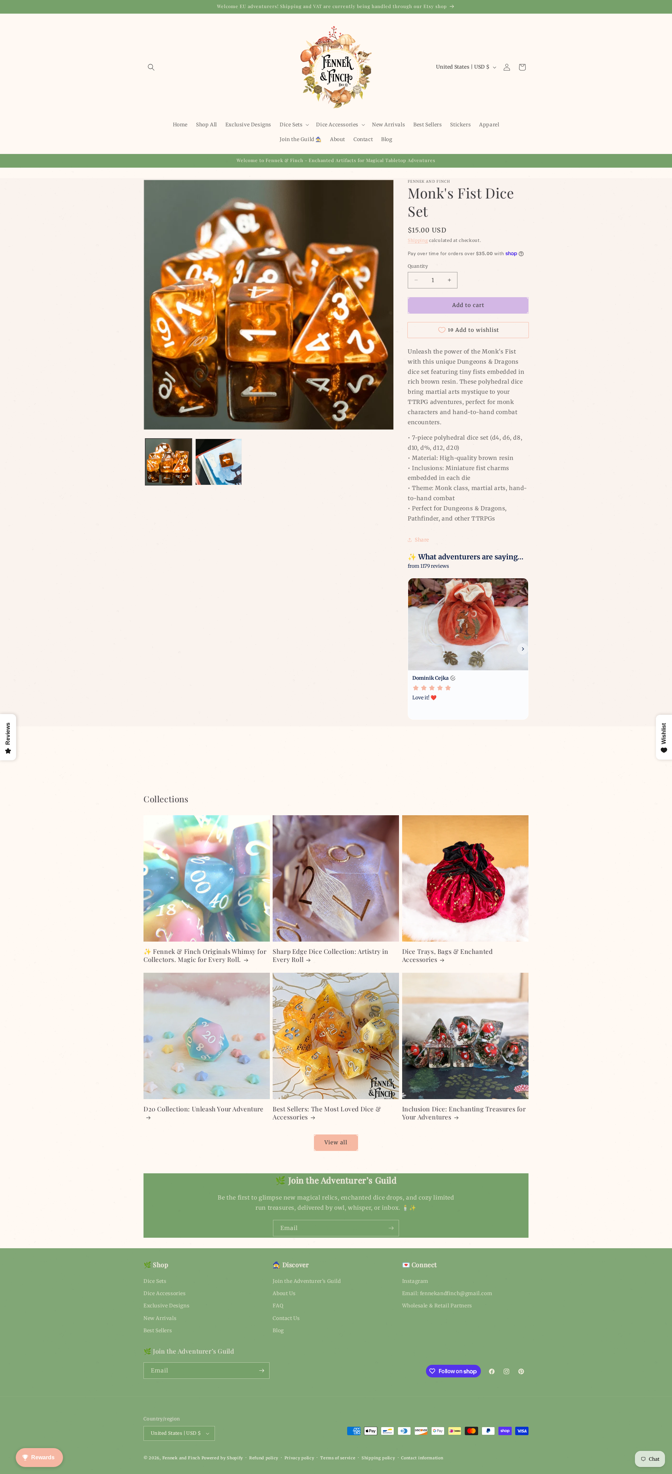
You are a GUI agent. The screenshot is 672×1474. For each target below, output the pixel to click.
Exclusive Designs (166, 1305)
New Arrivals (160, 1318)
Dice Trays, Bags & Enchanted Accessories (447, 956)
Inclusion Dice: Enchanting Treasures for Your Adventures (464, 1113)
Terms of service (337, 1457)
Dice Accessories (165, 1293)
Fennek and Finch (181, 1457)
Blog (278, 1330)
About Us (284, 1293)
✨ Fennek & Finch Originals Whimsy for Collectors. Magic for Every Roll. (205, 956)
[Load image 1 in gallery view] (168, 462)
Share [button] (422, 540)
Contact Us (286, 1318)
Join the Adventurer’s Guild (307, 1281)
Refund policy (263, 1457)
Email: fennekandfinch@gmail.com (447, 1293)
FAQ (278, 1305)
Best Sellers (158, 1330)
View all (336, 1142)
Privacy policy (299, 1457)
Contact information (422, 1457)
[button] (151, 67)
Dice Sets (155, 1281)
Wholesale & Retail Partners (437, 1305)
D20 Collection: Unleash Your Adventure (204, 1109)
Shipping (418, 240)
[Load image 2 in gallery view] (218, 462)
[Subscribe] (391, 1228)
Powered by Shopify (222, 1457)
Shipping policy (378, 1457)
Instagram (415, 1281)
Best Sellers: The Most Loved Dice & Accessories (327, 1113)
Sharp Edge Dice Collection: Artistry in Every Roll (330, 956)
